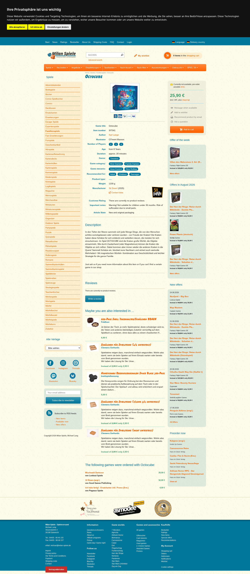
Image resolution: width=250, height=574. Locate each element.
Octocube (110, 72)
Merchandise (51, 200)
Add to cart (189, 129)
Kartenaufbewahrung (55, 154)
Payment (48, 559)
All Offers (174, 422)
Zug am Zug (116, 566)
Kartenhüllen (51, 163)
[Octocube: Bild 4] (125, 117)
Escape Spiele (51, 122)
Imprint (48, 551)
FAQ (112, 42)
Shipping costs (51, 561)
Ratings (63, 42)
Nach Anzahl (126, 67)
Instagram (63, 368)
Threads (76, 368)
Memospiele (51, 195)
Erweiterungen (52, 117)
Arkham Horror (117, 535)
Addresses (165, 556)
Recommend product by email (188, 117)
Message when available (185, 108)
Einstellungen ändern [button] (58, 27)
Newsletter (91, 554)
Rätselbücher (51, 241)
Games (92, 72)
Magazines (140, 541)
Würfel (48, 306)
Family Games (132, 164)
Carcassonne (117, 540)
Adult (112, 174)
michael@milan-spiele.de (61, 545)
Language (180, 42)
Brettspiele (50, 90)
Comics (48, 103)
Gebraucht (177, 67)
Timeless (114, 158)
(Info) (183, 87)
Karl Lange (114, 135)
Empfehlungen (92, 67)
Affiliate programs (94, 538)
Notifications (166, 559)
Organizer (50, 218)
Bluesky (72, 381)
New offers (61, 424)
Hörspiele (49, 149)
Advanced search (95, 60)
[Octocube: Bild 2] (116, 117)
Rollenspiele (51, 255)
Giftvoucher (140, 536)
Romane (49, 260)
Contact (120, 42)
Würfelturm (50, 324)
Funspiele (49, 140)
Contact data (117, 192)
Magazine (49, 191)
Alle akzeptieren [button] (17, 27)
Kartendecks (51, 159)
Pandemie (116, 559)
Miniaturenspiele (52, 209)
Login (129, 42)
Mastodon (53, 381)
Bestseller (74, 42)
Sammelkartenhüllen (54, 264)
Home (87, 72)
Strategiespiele (52, 287)
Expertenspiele (52, 126)
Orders (164, 554)
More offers (174, 174)
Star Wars (115, 561)
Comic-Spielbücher (54, 99)
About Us (86, 42)
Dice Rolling (131, 169)
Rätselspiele (51, 246)
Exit (113, 545)
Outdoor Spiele (52, 223)
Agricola (115, 532)
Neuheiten (61, 67)
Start (47, 42)
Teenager (135, 174)
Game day (91, 543)
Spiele (48, 67)
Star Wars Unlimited (119, 564)
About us (90, 535)
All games (140, 530)
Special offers (166, 538)
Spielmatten (50, 278)
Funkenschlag (117, 551)
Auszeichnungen (159, 67)
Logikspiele (50, 186)
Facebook (50, 368)
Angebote (75, 67)
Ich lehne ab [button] (36, 27)
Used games (141, 543)
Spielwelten (109, 67)
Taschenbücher (52, 292)
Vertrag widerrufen (56, 570)
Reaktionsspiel (52, 251)
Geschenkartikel (52, 145)
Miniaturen (50, 205)
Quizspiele (50, 237)
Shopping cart (166, 551)
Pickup (89, 540)
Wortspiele (50, 301)
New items (60, 418)
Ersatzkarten (51, 113)
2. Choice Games (143, 546)
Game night (100, 543)
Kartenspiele (51, 168)
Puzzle (48, 232)
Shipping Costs (100, 42)
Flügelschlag (117, 548)
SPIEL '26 (191, 67)
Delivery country (197, 42)
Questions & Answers (95, 530)
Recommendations (168, 540)
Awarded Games (143, 549)
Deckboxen (50, 108)
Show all (173, 482)
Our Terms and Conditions (55, 556)
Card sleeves (141, 538)
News (54, 42)
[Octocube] (124, 112)
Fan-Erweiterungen (54, 136)
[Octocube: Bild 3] (120, 117)
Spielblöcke (50, 274)
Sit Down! (113, 188)
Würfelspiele (51, 320)
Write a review (95, 299)
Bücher (48, 94)
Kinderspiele (51, 177)
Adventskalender (53, 85)
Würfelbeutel (51, 315)
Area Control (116, 169)
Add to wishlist (180, 112)
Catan (114, 543)
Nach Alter (141, 67)
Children (123, 174)
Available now (62, 421)
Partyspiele (50, 228)
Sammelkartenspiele (54, 269)
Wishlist (164, 561)
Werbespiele (51, 297)
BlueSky (90, 561)
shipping (185, 100)
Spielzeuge (50, 283)
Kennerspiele (51, 172)
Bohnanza (116, 538)
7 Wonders (116, 530)
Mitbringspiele (51, 214)
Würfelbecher (51, 310)
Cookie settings (167, 567)
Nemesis (115, 556)
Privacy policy (50, 553)
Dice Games (116, 164)
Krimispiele (50, 182)
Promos (139, 551)
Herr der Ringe (117, 553)
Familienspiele (101, 72)
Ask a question (181, 121)
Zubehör (49, 329)
